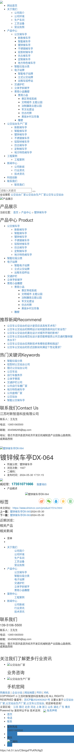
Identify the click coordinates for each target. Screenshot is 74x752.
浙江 (44, 706)
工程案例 (12, 156)
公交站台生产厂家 (17, 123)
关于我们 (12, 9)
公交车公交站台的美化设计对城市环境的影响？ (33, 332)
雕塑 (20, 120)
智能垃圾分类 (21, 66)
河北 (33, 706)
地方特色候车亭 (27, 62)
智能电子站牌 (25, 73)
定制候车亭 (24, 59)
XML (46, 692)
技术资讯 (19, 173)
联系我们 (12, 181)
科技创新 (12, 177)
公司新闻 (19, 166)
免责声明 (52, 710)
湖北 (56, 706)
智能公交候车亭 (16, 400)
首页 (15, 212)
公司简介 (19, 12)
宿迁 (21, 706)
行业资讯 (19, 170)
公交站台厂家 (18, 194)
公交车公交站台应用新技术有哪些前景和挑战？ (33, 343)
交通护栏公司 (14, 382)
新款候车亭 (24, 37)
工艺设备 (19, 23)
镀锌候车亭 (24, 45)
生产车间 (19, 19)
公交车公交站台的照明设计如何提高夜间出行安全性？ (37, 329)
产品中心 (12, 30)
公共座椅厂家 (14, 393)
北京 (27, 706)
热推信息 (5, 692)
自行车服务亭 (14, 375)
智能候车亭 (24, 41)
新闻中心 (12, 163)
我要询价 (42, 484)
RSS (39, 692)
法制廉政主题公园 (32, 105)
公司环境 (19, 16)
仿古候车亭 (24, 55)
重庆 (67, 706)
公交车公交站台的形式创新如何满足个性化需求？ (35, 347)
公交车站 (12, 371)
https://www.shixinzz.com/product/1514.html (37, 508)
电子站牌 (19, 70)
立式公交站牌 (25, 77)
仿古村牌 (27, 113)
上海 (38, 706)
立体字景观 (13, 378)
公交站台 (12, 396)
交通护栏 (19, 84)
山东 (50, 706)
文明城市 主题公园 (32, 102)
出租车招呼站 (25, 80)
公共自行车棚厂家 (17, 385)
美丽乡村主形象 (30, 116)
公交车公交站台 (55, 194)
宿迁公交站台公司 (17, 368)
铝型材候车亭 (25, 52)
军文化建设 (28, 109)
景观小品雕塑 (21, 91)
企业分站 (17, 692)
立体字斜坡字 (21, 88)
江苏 (15, 706)
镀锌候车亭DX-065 (20, 511)
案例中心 (12, 593)
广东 (61, 706)
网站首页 (12, 5)
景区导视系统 (29, 98)
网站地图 (29, 692)
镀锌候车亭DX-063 (20, 515)
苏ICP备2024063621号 (37, 699)
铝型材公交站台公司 (18, 364)
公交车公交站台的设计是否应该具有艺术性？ (32, 325)
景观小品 (23, 95)
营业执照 (19, 27)
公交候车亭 (20, 34)
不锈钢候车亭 (25, 48)
